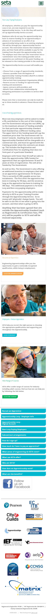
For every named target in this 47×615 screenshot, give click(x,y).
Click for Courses (10, 396)
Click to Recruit (9, 335)
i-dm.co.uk (34, 612)
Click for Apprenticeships (13, 273)
